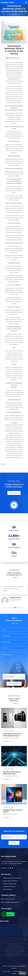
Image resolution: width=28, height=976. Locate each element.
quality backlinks (9, 955)
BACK (3, 22)
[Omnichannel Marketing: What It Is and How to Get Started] (14, 33)
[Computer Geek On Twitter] (10, 868)
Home (3, 14)
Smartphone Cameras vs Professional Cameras (12, 735)
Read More (6, 741)
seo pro (26, 955)
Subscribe (14, 843)
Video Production (7, 889)
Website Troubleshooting (9, 883)
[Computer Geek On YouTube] (12, 868)
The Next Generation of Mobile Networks (12, 773)
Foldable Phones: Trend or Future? (12, 811)
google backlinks (18, 955)
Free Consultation (14, 683)
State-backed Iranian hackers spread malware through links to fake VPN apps (13, 943)
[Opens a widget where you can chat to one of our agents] (22, 973)
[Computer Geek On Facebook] (8, 868)
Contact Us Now (13, 493)
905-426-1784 (14, 481)
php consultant (21, 951)
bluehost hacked (4, 925)
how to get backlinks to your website (10, 953)
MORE (5, 590)
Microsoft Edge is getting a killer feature (10, 941)
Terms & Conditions (18, 971)
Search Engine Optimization (10, 881)
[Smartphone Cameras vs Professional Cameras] (14, 718)
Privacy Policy (6, 971)
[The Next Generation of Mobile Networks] (14, 756)
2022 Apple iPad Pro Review (18, 939)
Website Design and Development (12, 878)
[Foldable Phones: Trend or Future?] (14, 794)
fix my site (13, 951)
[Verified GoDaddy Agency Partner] (8, 914)
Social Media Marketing (9, 886)
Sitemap (14, 973)
